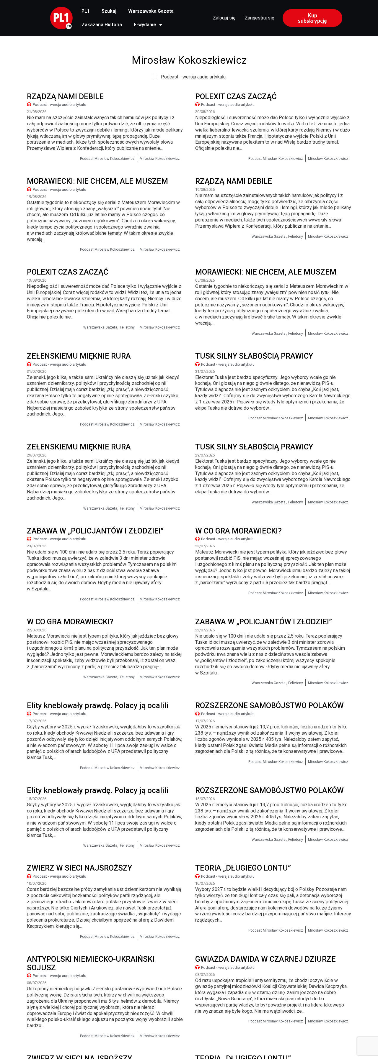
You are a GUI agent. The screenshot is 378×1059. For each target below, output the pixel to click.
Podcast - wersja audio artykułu (59, 104)
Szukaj (109, 11)
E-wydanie (145, 24)
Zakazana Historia (102, 24)
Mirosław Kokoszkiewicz (160, 159)
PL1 (86, 11)
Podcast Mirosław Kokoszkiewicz (107, 159)
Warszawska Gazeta (151, 11)
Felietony (295, 236)
